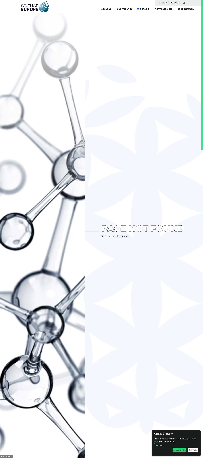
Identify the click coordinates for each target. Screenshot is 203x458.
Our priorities (124, 9)
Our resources (186, 9)
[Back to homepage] (35, 7)
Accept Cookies (179, 450)
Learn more (159, 444)
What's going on (163, 9)
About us (106, 9)
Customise (193, 450)
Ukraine (144, 9)
